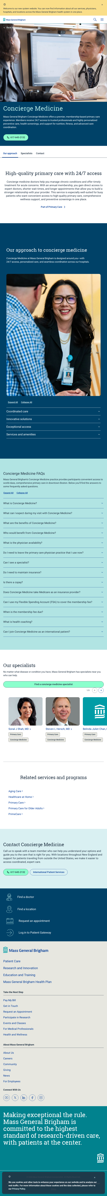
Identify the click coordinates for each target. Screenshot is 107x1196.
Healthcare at (20, 796)
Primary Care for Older (25, 808)
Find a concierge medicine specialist (53, 684)
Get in (10, 1006)
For (11, 1081)
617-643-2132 (17, 137)
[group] (20, 722)
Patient (11, 961)
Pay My (9, 1000)
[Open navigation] (102, 19)
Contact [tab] (40, 153)
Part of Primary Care (51, 207)
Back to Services (14, 27)
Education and (19, 975)
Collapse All (26, 402)
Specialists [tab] (26, 153)
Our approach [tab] (10, 153)
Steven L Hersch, (58, 728)
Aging (14, 791)
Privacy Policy (18, 1189)
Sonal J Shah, (18, 728)
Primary (16, 802)
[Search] (95, 19)
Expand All (13, 402)
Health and (15, 1034)
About (8, 1052)
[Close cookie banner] (95, 1178)
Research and (20, 968)
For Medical (18, 1028)
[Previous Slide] (94, 690)
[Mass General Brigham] (14, 19)
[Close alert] (102, 5)
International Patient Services (48, 872)
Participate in (16, 1017)
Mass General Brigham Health (27, 982)
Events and (14, 1023)
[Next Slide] (101, 690)
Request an (17, 1011)
